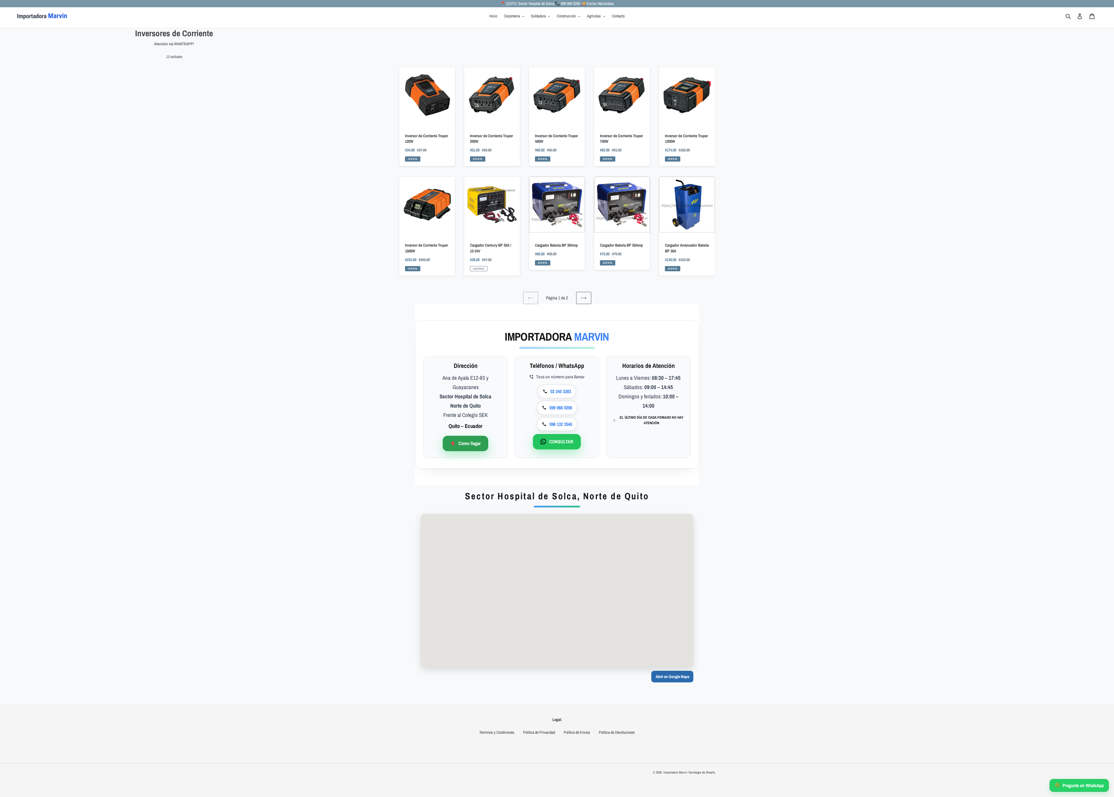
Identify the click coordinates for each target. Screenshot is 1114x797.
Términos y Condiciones (496, 732)
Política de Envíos (577, 732)
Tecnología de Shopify (701, 772)
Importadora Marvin (675, 772)
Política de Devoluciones (617, 732)
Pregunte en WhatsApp (1079, 785)
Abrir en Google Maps (672, 676)
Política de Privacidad (539, 732)
